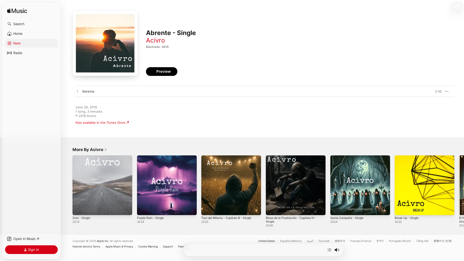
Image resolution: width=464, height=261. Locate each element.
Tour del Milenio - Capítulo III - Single (229, 157)
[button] (31, 24)
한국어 (380, 241)
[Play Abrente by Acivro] (77, 91)
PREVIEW (436, 91)
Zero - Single (82, 157)
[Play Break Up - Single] (400, 209)
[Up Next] (329, 249)
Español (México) (291, 241)
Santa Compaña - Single (348, 157)
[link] (89, 149)
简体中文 (340, 241)
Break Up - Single (408, 157)
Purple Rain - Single (152, 157)
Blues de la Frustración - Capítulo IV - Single (294, 159)
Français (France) (360, 241)
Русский (324, 241)
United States (266, 241)
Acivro (155, 40)
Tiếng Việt (422, 241)
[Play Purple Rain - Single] (143, 209)
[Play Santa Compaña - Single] (336, 209)
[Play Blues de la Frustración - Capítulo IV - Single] (272, 209)
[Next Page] (459, 185)
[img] (17, 11)
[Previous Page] (67, 185)
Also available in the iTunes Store (100, 122)
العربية (310, 241)
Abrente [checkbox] (88, 91)
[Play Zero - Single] (78, 209)
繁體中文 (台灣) (443, 241)
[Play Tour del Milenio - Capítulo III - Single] (207, 209)
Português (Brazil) (400, 241)
